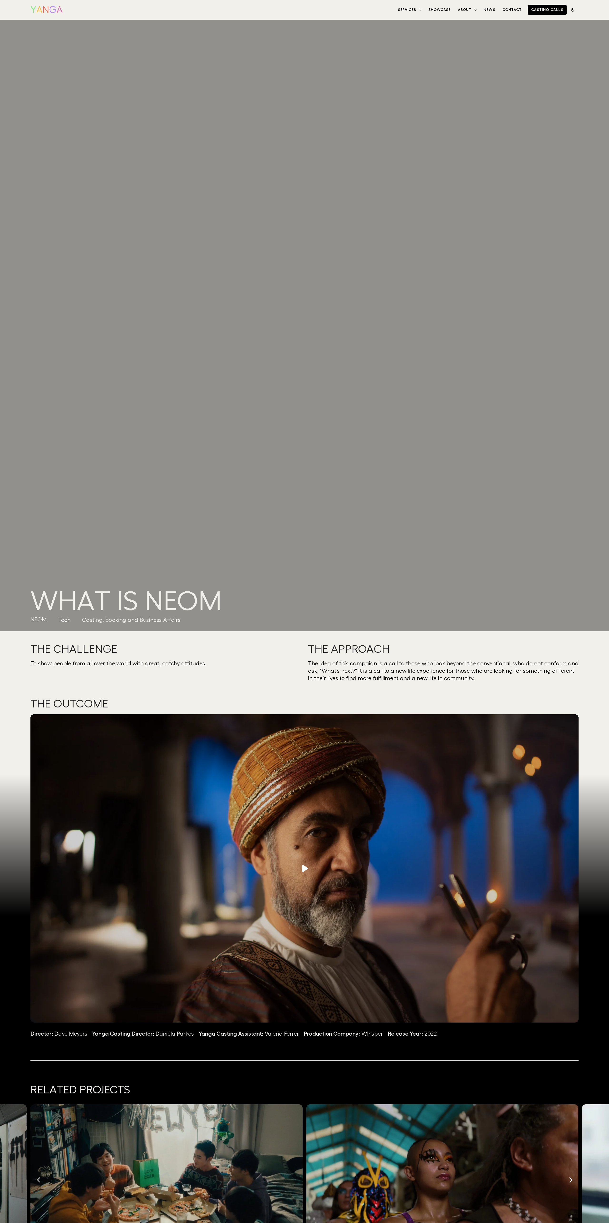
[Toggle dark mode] (573, 10)
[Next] (570, 1180)
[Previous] (39, 1180)
